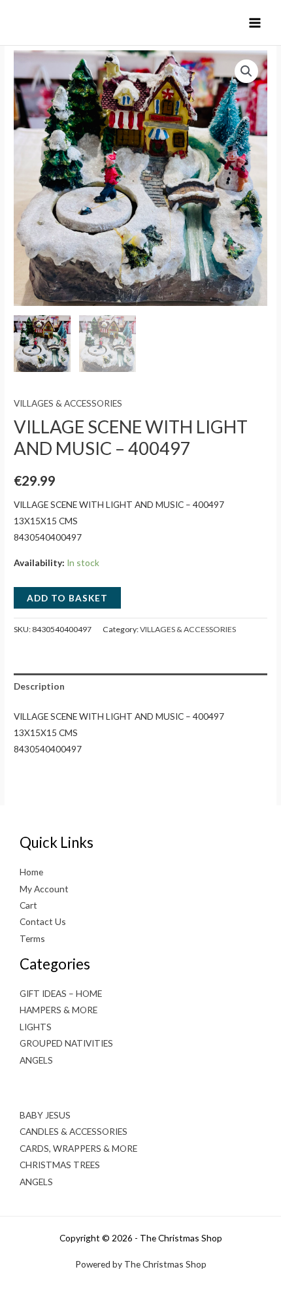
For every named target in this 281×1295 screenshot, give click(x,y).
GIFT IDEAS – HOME (61, 993)
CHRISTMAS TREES (60, 1164)
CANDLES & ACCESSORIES (73, 1131)
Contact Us (43, 921)
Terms (32, 938)
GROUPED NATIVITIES (66, 1043)
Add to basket (67, 597)
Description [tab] (39, 686)
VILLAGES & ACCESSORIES (68, 403)
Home (31, 871)
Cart (28, 905)
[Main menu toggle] (255, 22)
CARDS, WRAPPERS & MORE (78, 1148)
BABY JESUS (45, 1114)
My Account (44, 888)
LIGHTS (36, 1026)
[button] (246, 71)
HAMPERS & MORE (58, 1009)
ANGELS (36, 1060)
